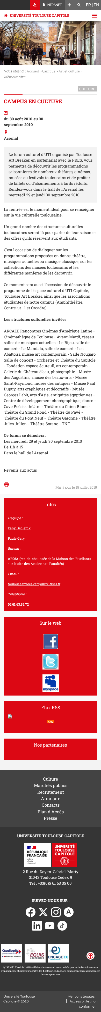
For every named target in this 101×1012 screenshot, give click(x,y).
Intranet (54, 5)
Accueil (33, 71)
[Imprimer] (8, 485)
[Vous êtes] (35, 5)
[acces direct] (69, 5)
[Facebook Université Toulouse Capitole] (30, 911)
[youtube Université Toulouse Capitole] (50, 925)
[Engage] (58, 952)
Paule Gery (16, 538)
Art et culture (69, 71)
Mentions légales (81, 996)
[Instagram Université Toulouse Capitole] (56, 911)
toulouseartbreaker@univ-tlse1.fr (34, 584)
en (96, 5)
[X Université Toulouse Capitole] (43, 911)
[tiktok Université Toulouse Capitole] (62, 925)
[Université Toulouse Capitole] (64, 854)
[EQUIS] (35, 952)
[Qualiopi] (11, 952)
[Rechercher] (79, 5)
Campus (48, 71)
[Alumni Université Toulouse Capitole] (69, 911)
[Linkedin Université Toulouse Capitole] (37, 925)
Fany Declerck (19, 528)
